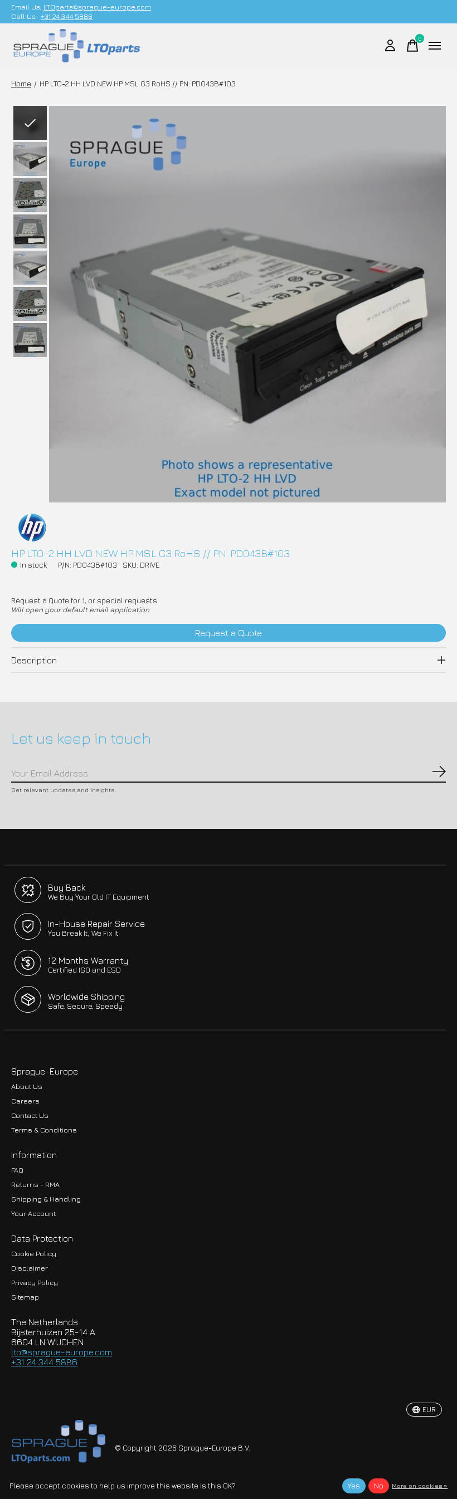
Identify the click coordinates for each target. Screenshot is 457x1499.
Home (21, 83)
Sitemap (25, 1297)
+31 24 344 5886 (67, 16)
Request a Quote (228, 633)
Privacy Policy (34, 1282)
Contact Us (29, 1115)
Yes (354, 1485)
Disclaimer (29, 1268)
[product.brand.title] (228, 527)
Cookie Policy (33, 1253)
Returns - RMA (35, 1184)
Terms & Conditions (44, 1130)
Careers (25, 1101)
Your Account (33, 1213)
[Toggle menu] (435, 46)
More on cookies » (420, 1485)
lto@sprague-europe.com (61, 1352)
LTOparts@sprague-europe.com (97, 7)
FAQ (17, 1170)
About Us (26, 1086)
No (378, 1485)
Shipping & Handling (46, 1199)
